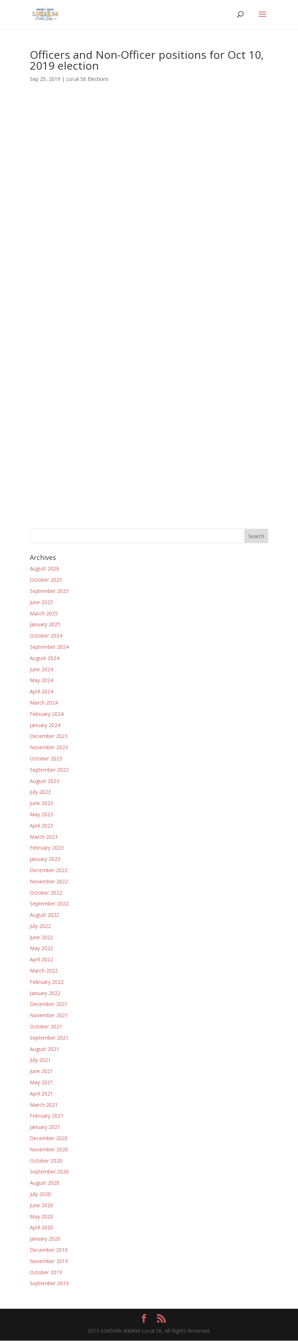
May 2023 (41, 814)
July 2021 (40, 1059)
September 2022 (49, 903)
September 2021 (49, 1037)
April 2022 (41, 959)
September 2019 (49, 1283)
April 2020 (41, 1227)
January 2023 (45, 858)
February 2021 (47, 1115)
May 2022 (41, 948)
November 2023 (49, 747)
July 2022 (40, 926)
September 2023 (49, 769)
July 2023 (40, 791)
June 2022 (41, 937)
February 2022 (47, 981)
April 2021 (41, 1093)
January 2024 (45, 725)
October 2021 (46, 1026)
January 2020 (45, 1238)
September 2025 (49, 590)
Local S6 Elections (87, 78)
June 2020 (41, 1205)
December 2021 (49, 1003)
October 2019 (46, 1272)
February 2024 (47, 713)
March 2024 (44, 702)
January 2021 (45, 1126)
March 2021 (44, 1104)
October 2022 (46, 892)
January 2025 (45, 624)
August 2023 (44, 780)
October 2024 (46, 635)
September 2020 (49, 1171)
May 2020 (41, 1216)
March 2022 (44, 970)
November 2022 (49, 881)
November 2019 (49, 1261)
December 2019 (49, 1249)
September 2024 (49, 646)
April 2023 (41, 825)
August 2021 (44, 1048)
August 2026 (44, 568)
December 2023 (49, 736)
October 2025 (46, 579)
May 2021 (41, 1082)
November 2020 (49, 1149)
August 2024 (44, 658)
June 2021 (41, 1071)
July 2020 (40, 1194)
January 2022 (45, 993)
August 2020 (44, 1182)
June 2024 (41, 669)
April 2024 (41, 691)
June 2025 (41, 602)
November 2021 (49, 1015)
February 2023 (47, 847)
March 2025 (44, 613)
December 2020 (49, 1138)
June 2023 (41, 803)
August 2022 (44, 914)
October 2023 (46, 758)
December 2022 (49, 870)
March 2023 (44, 836)
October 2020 (46, 1160)
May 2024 (41, 680)
